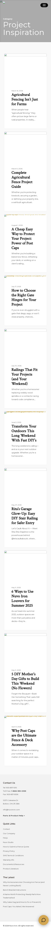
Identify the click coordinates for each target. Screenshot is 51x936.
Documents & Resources (13, 864)
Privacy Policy (9, 851)
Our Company (9, 833)
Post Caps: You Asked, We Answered (18, 906)
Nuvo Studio (8, 842)
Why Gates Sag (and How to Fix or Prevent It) (22, 902)
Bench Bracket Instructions (14, 890)
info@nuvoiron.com (11, 810)
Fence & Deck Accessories (22, 472)
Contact (6, 829)
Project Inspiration (18, 58)
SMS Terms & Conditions (13, 855)
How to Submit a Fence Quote (16, 847)
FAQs (5, 838)
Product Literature (11, 869)
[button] (44, 5)
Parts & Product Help (13, 816)
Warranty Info (8, 860)
